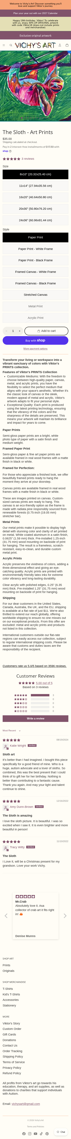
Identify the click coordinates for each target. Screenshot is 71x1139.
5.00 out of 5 (44, 683)
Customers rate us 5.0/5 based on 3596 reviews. (35, 666)
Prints (6, 965)
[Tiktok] (41, 1134)
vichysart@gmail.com (26, 1104)
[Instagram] (30, 1134)
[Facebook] (24, 1134)
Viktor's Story (11, 1023)
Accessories (11, 1000)
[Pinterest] (47, 1134)
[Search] (11, 45)
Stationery (9, 1005)
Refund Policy (12, 1073)
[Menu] (4, 45)
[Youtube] (35, 1134)
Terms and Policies (35, 1126)
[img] (11, 740)
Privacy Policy (12, 1067)
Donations (9, 1040)
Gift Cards (9, 1034)
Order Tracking (12, 1051)
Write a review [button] (35, 718)
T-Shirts (8, 988)
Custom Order (12, 1029)
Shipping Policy (13, 1056)
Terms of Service (14, 1062)
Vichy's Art (39, 1120)
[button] (21, 695)
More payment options (35, 348)
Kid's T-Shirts (11, 994)
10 (49, 117)
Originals (8, 970)
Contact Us (10, 1045)
